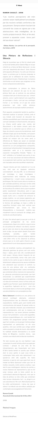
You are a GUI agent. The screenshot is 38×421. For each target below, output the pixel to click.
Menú (20, 5)
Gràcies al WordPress (9, 416)
